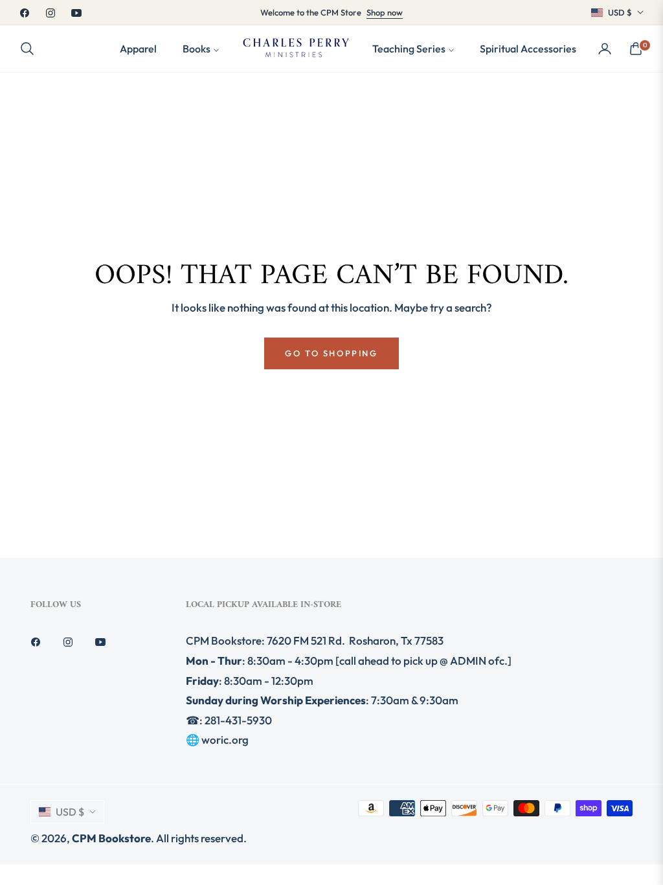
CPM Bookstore (111, 838)
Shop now (384, 12)
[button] (31, 48)
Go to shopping (331, 353)
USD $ (620, 12)
